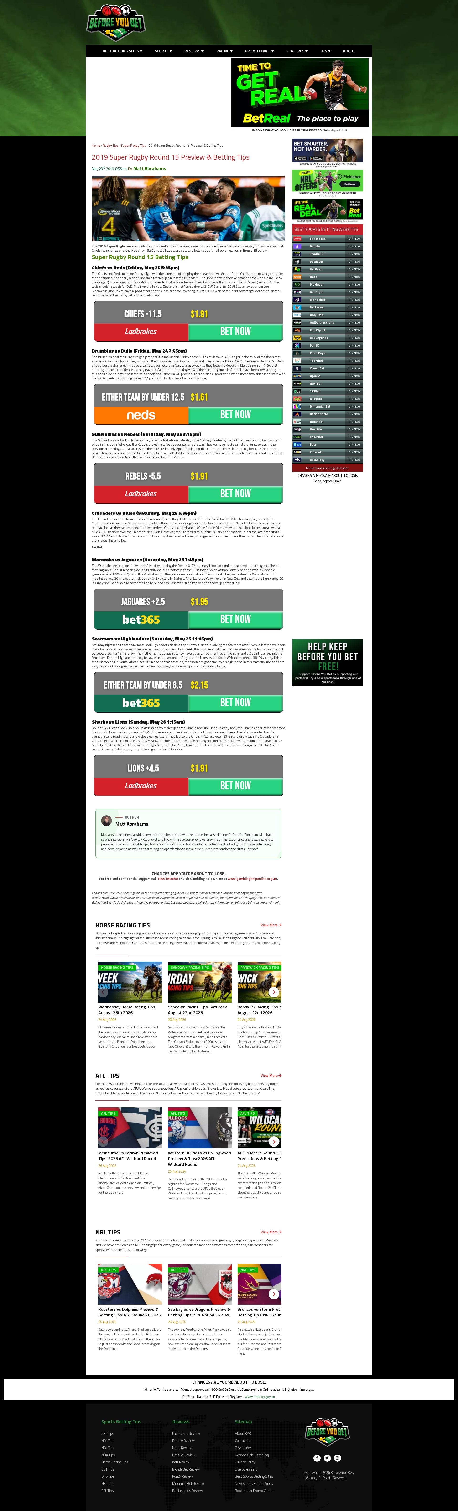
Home (96, 145)
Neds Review (182, 1448)
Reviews (193, 51)
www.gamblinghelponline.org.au (252, 878)
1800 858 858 (167, 878)
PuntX (314, 345)
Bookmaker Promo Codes (254, 1490)
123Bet (315, 391)
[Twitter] (327, 1458)
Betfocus (316, 307)
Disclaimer (243, 1448)
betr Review (181, 1462)
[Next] (274, 992)
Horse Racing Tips (114, 1462)
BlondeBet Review (186, 1469)
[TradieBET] (327, 166)
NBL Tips (107, 1448)
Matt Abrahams (149, 168)
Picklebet (316, 284)
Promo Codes (258, 51)
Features (295, 51)
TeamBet (316, 360)
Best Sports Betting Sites (254, 1476)
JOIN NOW (354, 238)
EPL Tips (107, 1490)
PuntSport (317, 330)
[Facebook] (317, 1458)
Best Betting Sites (121, 51)
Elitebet (315, 452)
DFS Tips (108, 1476)
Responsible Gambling (252, 1455)
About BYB (243, 1433)
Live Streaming (246, 1469)
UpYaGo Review (183, 1455)
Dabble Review (183, 1440)
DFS (324, 51)
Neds (313, 276)
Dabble (315, 246)
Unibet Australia (322, 322)
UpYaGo (315, 375)
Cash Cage (317, 353)
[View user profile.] (106, 824)
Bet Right (317, 292)
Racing (223, 51)
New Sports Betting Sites (254, 1483)
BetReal (315, 269)
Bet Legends (319, 337)
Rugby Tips (111, 145)
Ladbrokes (317, 238)
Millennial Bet (320, 406)
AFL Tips (107, 1433)
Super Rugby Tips (133, 145)
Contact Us (243, 1440)
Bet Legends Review (187, 1490)
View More (269, 925)
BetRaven (317, 261)
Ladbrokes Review (186, 1433)
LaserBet (316, 436)
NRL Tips (107, 1440)
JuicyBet (316, 398)
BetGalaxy (317, 459)
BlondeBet (317, 299)
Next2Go (316, 429)
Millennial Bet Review (188, 1483)
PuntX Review (182, 1476)
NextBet (316, 383)
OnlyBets (316, 314)
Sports (162, 51)
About (349, 51)
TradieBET (317, 254)
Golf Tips (107, 1469)
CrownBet (317, 368)
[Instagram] (337, 1458)
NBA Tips (108, 1455)
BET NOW (235, 331)
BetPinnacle (319, 414)
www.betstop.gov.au (260, 1396)
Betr (313, 444)
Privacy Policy (245, 1462)
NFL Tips (107, 1483)
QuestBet (317, 421)
